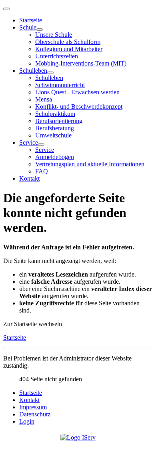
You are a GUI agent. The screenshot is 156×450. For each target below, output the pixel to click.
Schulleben (33, 70)
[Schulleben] (50, 73)
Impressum (33, 407)
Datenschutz (34, 414)
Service (28, 142)
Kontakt (29, 178)
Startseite (30, 20)
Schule (27, 27)
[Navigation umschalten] (6, 9)
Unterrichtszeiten (56, 56)
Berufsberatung (54, 128)
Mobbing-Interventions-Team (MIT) (80, 63)
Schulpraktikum (55, 113)
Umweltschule (53, 135)
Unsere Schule (53, 34)
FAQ (41, 171)
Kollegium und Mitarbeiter (68, 49)
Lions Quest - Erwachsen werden (77, 92)
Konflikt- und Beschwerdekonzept (78, 106)
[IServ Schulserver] (78, 437)
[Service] (41, 144)
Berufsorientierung (58, 120)
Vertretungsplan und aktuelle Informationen (89, 164)
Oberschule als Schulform (67, 41)
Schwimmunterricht (60, 85)
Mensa (43, 99)
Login (26, 421)
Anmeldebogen (54, 156)
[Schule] (39, 29)
